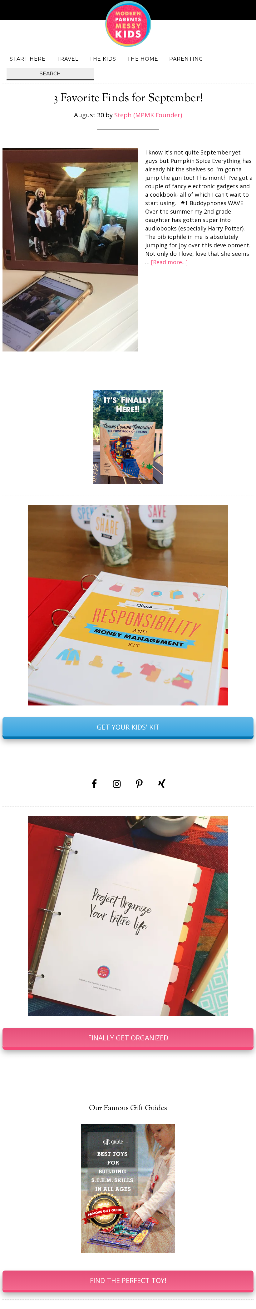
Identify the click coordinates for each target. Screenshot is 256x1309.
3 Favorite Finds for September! (128, 98)
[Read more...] (169, 262)
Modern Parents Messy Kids (128, 23)
